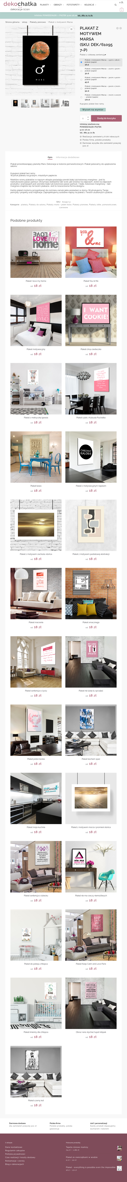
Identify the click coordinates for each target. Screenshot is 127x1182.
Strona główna (12, 22)
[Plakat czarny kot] (36, 1071)
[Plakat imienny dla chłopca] (36, 1003)
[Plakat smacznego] (91, 593)
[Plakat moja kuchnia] (36, 798)
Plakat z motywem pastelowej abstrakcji (91, 554)
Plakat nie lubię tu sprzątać (91, 691)
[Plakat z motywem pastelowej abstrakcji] (91, 525)
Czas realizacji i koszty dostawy (20, 1157)
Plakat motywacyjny (36, 349)
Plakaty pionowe (38, 22)
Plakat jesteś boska (36, 759)
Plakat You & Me (91, 281)
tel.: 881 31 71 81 (85, 15)
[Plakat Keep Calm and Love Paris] (91, 935)
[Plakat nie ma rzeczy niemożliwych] (91, 866)
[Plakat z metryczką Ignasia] (36, 388)
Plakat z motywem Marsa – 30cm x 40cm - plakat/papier (103, 79)
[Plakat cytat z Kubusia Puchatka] (91, 388)
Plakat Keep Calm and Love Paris (91, 964)
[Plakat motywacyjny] (36, 320)
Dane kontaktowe (13, 1147)
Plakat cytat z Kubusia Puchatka (91, 417)
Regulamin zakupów (15, 1150)
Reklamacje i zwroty (15, 1161)
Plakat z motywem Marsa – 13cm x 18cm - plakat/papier (103, 61)
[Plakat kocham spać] (91, 730)
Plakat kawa (36, 486)
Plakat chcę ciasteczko (91, 349)
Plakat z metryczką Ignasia (36, 417)
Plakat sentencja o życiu (36, 691)
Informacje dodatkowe (67, 157)
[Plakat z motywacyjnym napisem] (91, 457)
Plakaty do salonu (37, 205)
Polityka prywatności (15, 1154)
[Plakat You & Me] (91, 252)
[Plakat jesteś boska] (36, 730)
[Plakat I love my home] (36, 252)
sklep (24, 22)
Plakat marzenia (36, 622)
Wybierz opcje (36, 292)
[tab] (50, 155)
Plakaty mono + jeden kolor (59, 205)
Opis (50, 157)
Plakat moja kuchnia (36, 827)
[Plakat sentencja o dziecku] (36, 866)
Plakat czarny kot (36, 1100)
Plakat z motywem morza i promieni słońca (91, 827)
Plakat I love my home (36, 281)
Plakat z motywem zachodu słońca (36, 554)
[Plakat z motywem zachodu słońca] (36, 525)
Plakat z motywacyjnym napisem (91, 486)
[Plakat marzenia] (36, 593)
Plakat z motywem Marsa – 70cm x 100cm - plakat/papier (103, 96)
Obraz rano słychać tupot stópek (91, 1032)
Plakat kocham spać (91, 759)
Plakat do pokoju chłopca (36, 964)
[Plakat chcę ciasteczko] (91, 320)
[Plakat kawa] (36, 457)
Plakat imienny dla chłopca (36, 1032)
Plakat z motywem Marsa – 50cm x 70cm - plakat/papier (103, 87)
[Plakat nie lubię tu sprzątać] (91, 662)
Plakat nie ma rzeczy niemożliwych (91, 895)
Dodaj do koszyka (106, 118)
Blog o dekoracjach (14, 1164)
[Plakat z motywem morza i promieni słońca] (91, 798)
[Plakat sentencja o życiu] (36, 662)
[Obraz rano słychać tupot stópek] (91, 1003)
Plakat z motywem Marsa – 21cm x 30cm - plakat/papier (103, 70)
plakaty (24, 205)
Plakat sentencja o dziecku (36, 895)
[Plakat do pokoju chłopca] (36, 935)
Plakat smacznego (91, 622)
